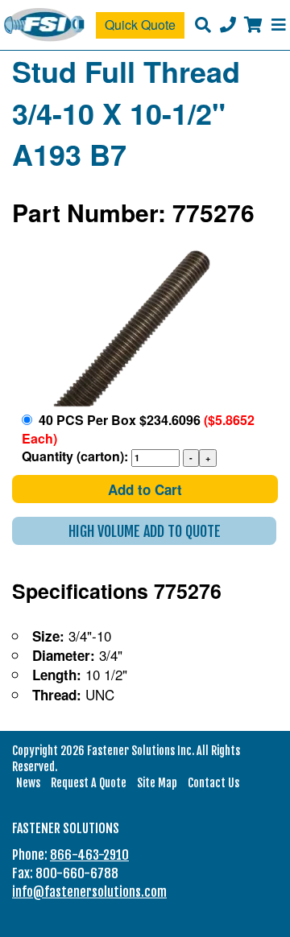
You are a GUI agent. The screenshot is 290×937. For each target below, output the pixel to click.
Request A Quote (88, 783)
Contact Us (213, 783)
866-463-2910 (89, 855)
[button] (144, 531)
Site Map (157, 783)
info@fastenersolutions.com (89, 892)
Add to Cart (145, 489)
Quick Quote (140, 24)
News (28, 783)
